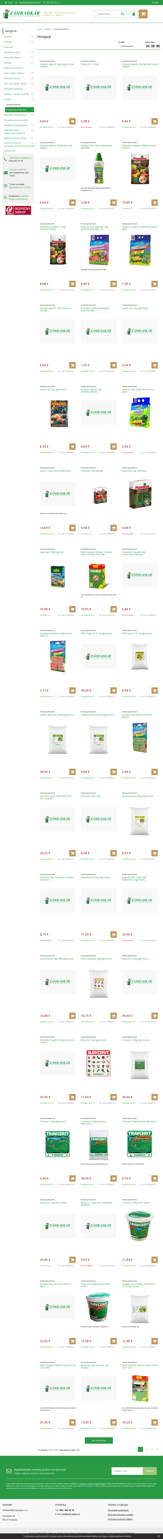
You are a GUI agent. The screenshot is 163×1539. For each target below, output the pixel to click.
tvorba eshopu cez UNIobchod (89, 1533)
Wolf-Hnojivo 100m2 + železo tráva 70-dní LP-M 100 (96, 553)
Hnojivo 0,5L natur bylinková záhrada (96, 146)
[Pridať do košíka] (72, 121)
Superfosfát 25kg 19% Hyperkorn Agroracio (134, 878)
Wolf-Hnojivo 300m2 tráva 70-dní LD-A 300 (58, 1366)
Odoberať (149, 1471)
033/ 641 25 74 (52, 2)
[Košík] (144, 14)
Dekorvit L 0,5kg (90, 64)
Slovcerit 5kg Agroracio (93, 1040)
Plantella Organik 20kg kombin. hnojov (139, 146)
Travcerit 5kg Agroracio (53, 1121)
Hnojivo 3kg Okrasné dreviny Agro (137, 390)
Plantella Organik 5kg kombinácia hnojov (134, 553)
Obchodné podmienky (118, 1510)
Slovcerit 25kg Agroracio (135, 958)
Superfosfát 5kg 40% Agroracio (57, 958)
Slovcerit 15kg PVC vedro (53, 1202)
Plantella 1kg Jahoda (92, 470)
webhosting (107, 1533)
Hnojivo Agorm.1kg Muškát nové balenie (139, 65)
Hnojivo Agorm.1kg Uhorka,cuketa (91, 390)
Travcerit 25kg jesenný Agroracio (93, 1122)
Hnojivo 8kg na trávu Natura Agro (55, 1285)
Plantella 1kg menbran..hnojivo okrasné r (57, 878)
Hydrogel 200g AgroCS (52, 552)
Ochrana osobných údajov (120, 1519)
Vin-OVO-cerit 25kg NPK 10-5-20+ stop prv (56, 797)
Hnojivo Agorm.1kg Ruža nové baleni (56, 146)
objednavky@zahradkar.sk (29, 2)
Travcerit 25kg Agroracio (135, 1040)
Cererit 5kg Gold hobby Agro (55, 470)
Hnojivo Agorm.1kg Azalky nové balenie (57, 65)
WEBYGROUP (128, 1533)
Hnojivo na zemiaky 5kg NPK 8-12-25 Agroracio (139, 1285)
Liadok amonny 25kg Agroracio (57, 714)
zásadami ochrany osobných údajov (93, 1484)
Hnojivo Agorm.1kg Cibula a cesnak (55, 309)
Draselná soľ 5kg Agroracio (95, 877)
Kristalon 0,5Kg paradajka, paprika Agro (95, 309)
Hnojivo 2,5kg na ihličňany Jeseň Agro (139, 228)
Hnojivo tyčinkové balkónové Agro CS (55, 634)
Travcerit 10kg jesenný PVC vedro (96, 1285)
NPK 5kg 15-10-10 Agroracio (137, 633)
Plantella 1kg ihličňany (134, 470)
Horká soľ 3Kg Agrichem (53, 389)
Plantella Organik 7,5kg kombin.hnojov (52, 228)
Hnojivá (47, 29)
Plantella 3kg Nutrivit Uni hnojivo (95, 1366)
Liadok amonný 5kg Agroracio (97, 714)
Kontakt (155, 2)
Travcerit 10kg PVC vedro (136, 1202)
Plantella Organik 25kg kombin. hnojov (57, 1041)
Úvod (10, 2)
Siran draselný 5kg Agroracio (96, 958)
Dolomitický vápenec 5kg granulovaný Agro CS (94, 228)
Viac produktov (99, 1440)
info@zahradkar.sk (71, 1514)
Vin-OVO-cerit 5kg (90, 796)
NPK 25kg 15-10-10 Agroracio (96, 633)
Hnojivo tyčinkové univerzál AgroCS (137, 716)
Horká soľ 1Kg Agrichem (135, 308)
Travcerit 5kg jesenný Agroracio (139, 1121)
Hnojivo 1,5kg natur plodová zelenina (96, 1203)
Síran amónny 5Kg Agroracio (137, 796)
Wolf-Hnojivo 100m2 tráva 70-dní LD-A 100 (140, 1366)
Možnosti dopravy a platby (120, 1514)
